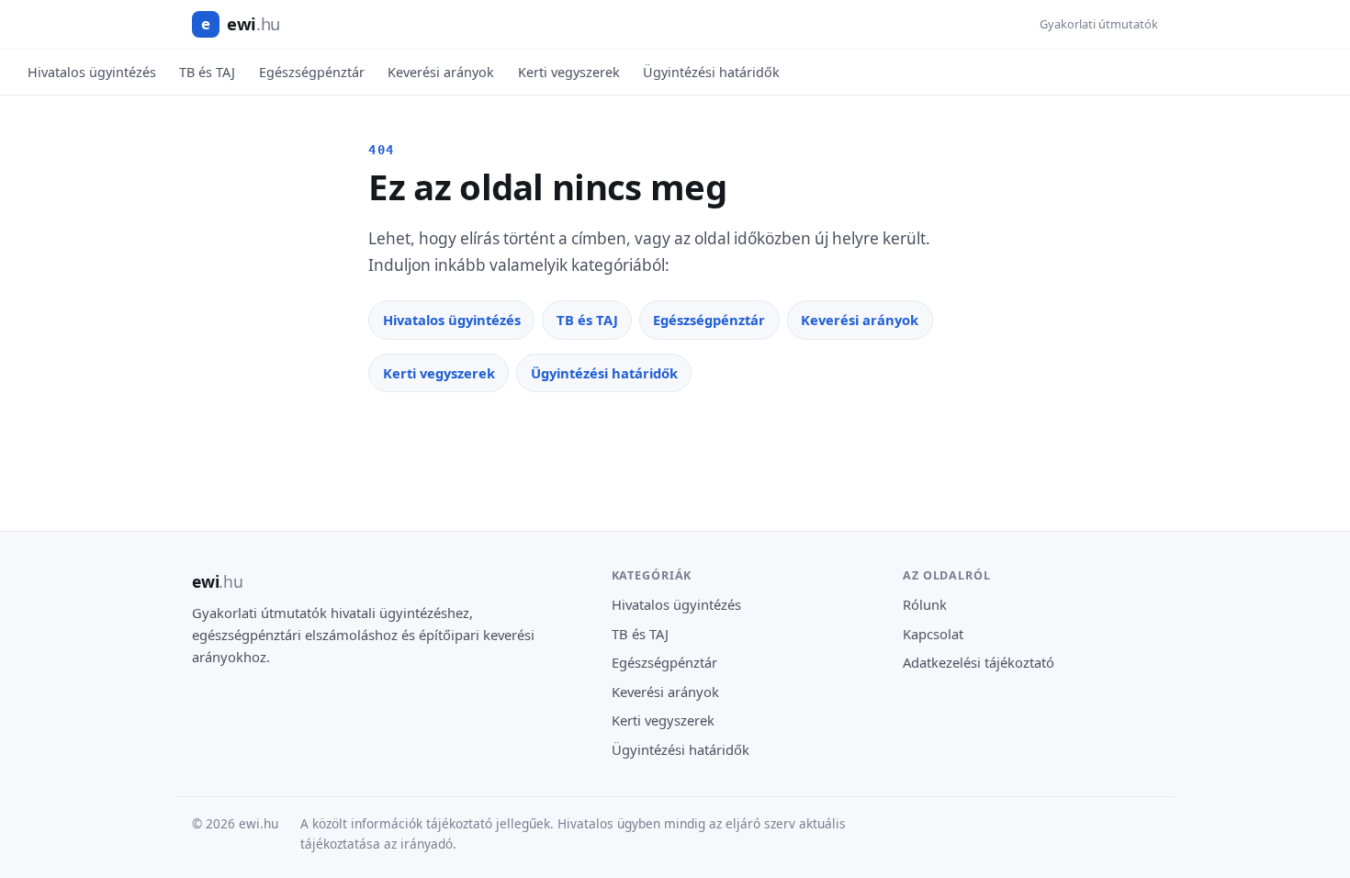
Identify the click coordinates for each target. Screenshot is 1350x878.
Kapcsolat (933, 634)
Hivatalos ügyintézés (92, 72)
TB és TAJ (207, 72)
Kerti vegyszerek (569, 72)
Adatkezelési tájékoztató (978, 662)
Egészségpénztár (312, 72)
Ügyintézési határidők (711, 72)
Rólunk (925, 604)
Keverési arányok (441, 72)
